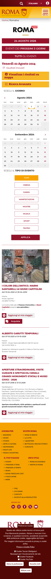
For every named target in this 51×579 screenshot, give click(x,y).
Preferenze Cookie (25, 525)
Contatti (18, 494)
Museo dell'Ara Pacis (32, 396)
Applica (25, 237)
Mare (7, 479)
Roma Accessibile (37, 462)
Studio (6, 441)
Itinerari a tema (12, 465)
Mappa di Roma (36, 465)
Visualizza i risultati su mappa (21, 76)
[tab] (25, 76)
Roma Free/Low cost (14, 474)
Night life (7, 450)
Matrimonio (8, 447)
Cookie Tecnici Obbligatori (26, 551)
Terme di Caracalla (18, 396)
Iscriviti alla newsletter (25, 497)
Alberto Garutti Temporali (20, 333)
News (7, 471)
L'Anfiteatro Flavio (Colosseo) (35, 391)
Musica (26, 214)
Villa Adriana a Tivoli (14, 398)
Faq (15, 488)
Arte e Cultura (9, 444)
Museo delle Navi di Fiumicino (13, 389)
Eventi (8, 462)
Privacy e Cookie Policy (25, 547)
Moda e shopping (10, 453)
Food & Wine (10, 477)
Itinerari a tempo (13, 468)
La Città (28, 438)
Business (7, 435)
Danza (26, 192)
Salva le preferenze (15, 564)
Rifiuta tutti (26, 570)
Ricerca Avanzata (20, 84)
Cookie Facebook (26, 556)
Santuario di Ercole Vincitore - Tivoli (35, 398)
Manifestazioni (26, 199)
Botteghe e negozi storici (36, 444)
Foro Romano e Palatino (34, 389)
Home (5, 20)
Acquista (15, 321)
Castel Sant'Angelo (17, 391)
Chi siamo (18, 491)
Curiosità (29, 447)
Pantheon (5, 391)
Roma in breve (31, 435)
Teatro (26, 228)
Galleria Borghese (8, 394)
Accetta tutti (35, 564)
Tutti (26, 178)
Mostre (26, 206)
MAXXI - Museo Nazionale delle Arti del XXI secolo (20, 343)
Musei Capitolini (8, 299)
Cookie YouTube (26, 559)
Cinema (26, 185)
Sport (27, 221)
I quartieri (29, 441)
